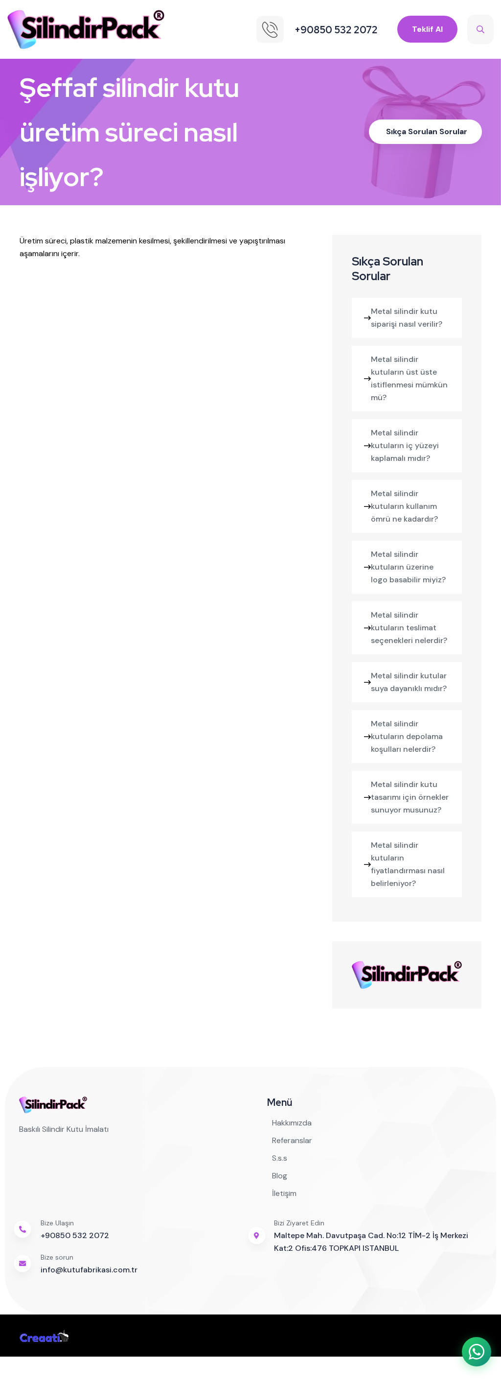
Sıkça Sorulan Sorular (426, 131)
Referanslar (292, 1140)
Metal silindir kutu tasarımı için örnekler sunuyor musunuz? (410, 797)
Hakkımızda (292, 1123)
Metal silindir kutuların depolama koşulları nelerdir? (407, 736)
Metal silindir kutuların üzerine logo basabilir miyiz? (408, 567)
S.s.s (279, 1158)
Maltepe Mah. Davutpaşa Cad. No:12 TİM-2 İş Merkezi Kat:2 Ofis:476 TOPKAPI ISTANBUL (371, 1241)
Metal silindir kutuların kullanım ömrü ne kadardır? (404, 506)
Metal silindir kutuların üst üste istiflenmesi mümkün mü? (409, 378)
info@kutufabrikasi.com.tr (89, 1270)
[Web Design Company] (44, 1335)
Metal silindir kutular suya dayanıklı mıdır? (409, 681)
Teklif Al (427, 29)
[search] (480, 29)
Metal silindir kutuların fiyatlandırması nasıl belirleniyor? (408, 864)
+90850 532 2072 (75, 1235)
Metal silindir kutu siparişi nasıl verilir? (406, 317)
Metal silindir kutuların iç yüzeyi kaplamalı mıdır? (405, 445)
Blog (279, 1176)
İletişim (284, 1193)
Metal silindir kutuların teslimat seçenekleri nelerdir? (409, 627)
